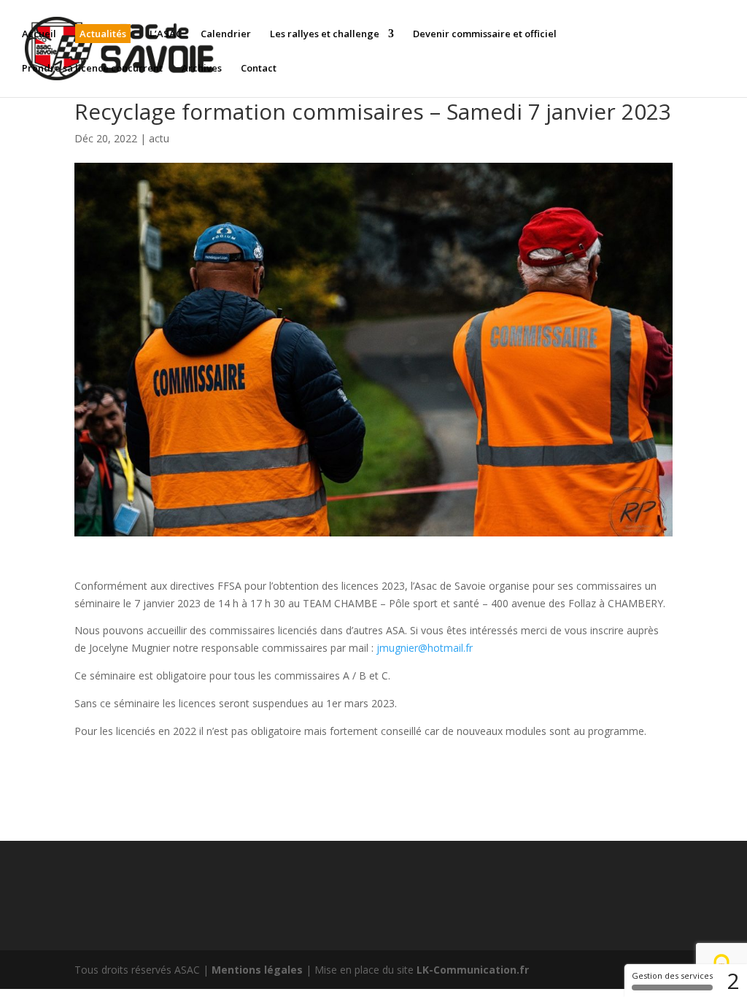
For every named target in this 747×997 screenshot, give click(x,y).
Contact (258, 68)
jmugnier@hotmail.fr (424, 648)
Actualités (103, 33)
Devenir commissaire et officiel (485, 34)
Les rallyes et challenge (324, 34)
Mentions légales (257, 970)
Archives (202, 68)
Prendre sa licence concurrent (92, 68)
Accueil (39, 34)
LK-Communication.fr (473, 970)
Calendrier (226, 34)
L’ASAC (166, 34)
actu (159, 138)
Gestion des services (672, 975)
